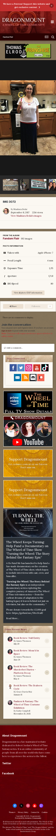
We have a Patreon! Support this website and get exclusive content (26, 6)
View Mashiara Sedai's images (26, 215)
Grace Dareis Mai (24, 692)
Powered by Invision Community (28, 818)
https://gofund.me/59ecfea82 (27, 613)
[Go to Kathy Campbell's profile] (10, 702)
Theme (11, 812)
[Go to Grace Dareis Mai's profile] (10, 686)
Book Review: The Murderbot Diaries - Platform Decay (25, 669)
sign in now (6, 330)
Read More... (12, 618)
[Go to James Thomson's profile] (10, 639)
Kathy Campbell (23, 711)
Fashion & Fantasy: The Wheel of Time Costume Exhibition (27, 704)
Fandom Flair (11, 238)
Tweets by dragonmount (15, 768)
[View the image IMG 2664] (24, 185)
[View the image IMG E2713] (10, 185)
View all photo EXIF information (28, 293)
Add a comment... (14, 348)
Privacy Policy (23, 812)
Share (14, 306)
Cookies (44, 812)
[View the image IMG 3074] (39, 185)
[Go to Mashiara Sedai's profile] (6, 211)
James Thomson (23, 641)
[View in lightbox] (28, 117)
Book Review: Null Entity (27, 637)
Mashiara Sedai (20, 209)
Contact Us (35, 812)
